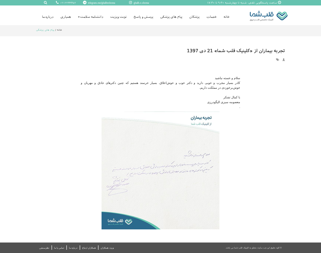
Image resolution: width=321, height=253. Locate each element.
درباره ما (48, 17)
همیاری (65, 17)
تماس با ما (59, 248)
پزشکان (194, 17)
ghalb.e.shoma (141, 2)
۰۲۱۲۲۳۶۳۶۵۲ (67, 3)
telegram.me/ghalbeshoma (101, 2)
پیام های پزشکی (171, 17)
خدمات (212, 17)
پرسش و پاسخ (143, 17)
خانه (227, 17)
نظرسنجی (44, 248)
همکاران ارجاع (89, 248)
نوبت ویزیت (118, 17)
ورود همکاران (107, 248)
